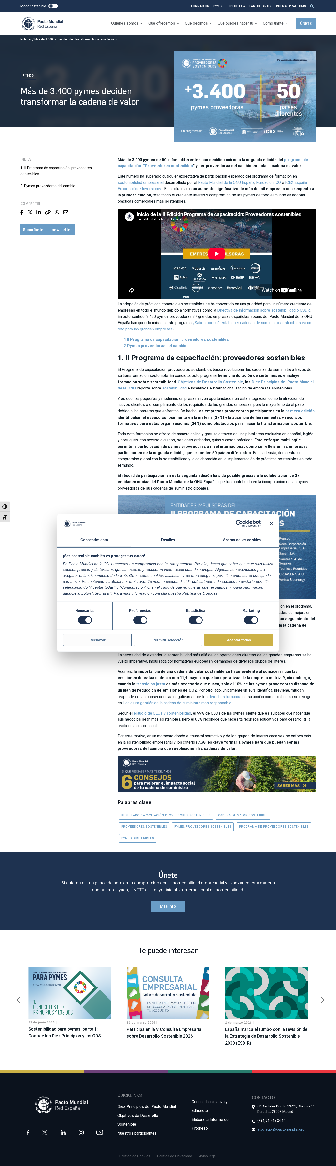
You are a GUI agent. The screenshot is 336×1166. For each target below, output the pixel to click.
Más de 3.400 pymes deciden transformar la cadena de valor (75, 39)
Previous (16, 997)
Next (319, 997)
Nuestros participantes (137, 1133)
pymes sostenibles (137, 838)
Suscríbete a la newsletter (47, 229)
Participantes (260, 6)
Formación (200, 6)
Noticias (26, 39)
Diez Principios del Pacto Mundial (146, 1106)
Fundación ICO (268, 182)
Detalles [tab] (168, 540)
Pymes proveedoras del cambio (156, 346)
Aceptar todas (239, 640)
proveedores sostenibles (144, 826)
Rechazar (97, 640)
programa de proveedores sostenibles (274, 826)
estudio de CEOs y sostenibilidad (162, 713)
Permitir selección (168, 640)
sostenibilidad (174, 388)
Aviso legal (208, 1156)
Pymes (218, 6)
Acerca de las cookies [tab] (242, 540)
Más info (168, 906)
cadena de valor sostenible (243, 815)
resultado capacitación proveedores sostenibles (165, 815)
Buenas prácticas (291, 6)
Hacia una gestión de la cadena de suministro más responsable (177, 703)
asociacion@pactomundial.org (280, 1129)
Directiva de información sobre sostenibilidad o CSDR (263, 310)
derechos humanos (225, 696)
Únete (306, 24)
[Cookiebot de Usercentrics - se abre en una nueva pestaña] (239, 523)
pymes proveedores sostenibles (202, 826)
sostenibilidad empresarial (141, 182)
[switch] (140, 620)
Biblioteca (236, 6)
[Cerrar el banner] (271, 523)
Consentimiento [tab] (94, 540)
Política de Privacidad (174, 1156)
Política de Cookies (134, 1156)
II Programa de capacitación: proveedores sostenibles (178, 339)
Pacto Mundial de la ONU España (226, 182)
